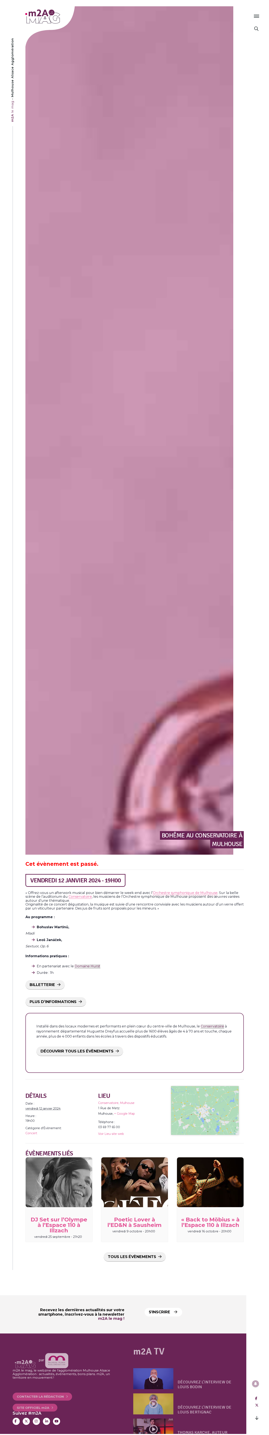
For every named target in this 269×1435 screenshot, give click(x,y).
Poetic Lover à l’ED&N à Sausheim (134, 1222)
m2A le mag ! (111, 1318)
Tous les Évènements (132, 1256)
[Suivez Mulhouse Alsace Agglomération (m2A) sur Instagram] (36, 1421)
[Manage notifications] (255, 1383)
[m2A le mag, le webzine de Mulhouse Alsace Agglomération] (56, 1360)
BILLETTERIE (42, 984)
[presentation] (59, 1182)
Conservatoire (80, 897)
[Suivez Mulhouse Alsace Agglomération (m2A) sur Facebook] (16, 1421)
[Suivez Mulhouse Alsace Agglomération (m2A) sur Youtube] (56, 1421)
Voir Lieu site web (111, 1134)
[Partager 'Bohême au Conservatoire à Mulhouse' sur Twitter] (256, 1405)
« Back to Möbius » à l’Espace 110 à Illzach (210, 1222)
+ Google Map (124, 1114)
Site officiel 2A (33, 1401)
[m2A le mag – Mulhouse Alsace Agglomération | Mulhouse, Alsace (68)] (56, 16)
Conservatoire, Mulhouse (116, 1103)
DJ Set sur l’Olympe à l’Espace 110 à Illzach (59, 1225)
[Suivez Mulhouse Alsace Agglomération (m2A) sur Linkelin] (46, 1421)
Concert (31, 1133)
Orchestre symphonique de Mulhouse (185, 893)
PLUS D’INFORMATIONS (53, 1001)
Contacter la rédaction (40, 1389)
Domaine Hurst (87, 966)
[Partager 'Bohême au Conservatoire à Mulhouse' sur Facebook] (256, 1399)
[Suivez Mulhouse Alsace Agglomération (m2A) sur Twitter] (26, 1421)
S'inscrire (160, 1312)
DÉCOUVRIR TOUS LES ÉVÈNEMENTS (77, 1051)
